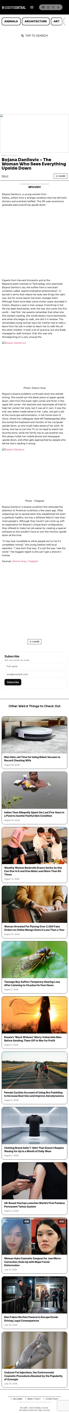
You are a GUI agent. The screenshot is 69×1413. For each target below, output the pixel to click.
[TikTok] (58, 7)
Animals (11, 21)
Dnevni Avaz (19, 561)
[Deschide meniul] (32, 7)
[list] (34, 21)
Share (62, 176)
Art (57, 21)
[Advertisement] (34, 77)
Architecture (36, 21)
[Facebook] (43, 7)
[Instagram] (48, 7)
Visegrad (33, 561)
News (5, 176)
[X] (53, 7)
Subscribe (13, 682)
